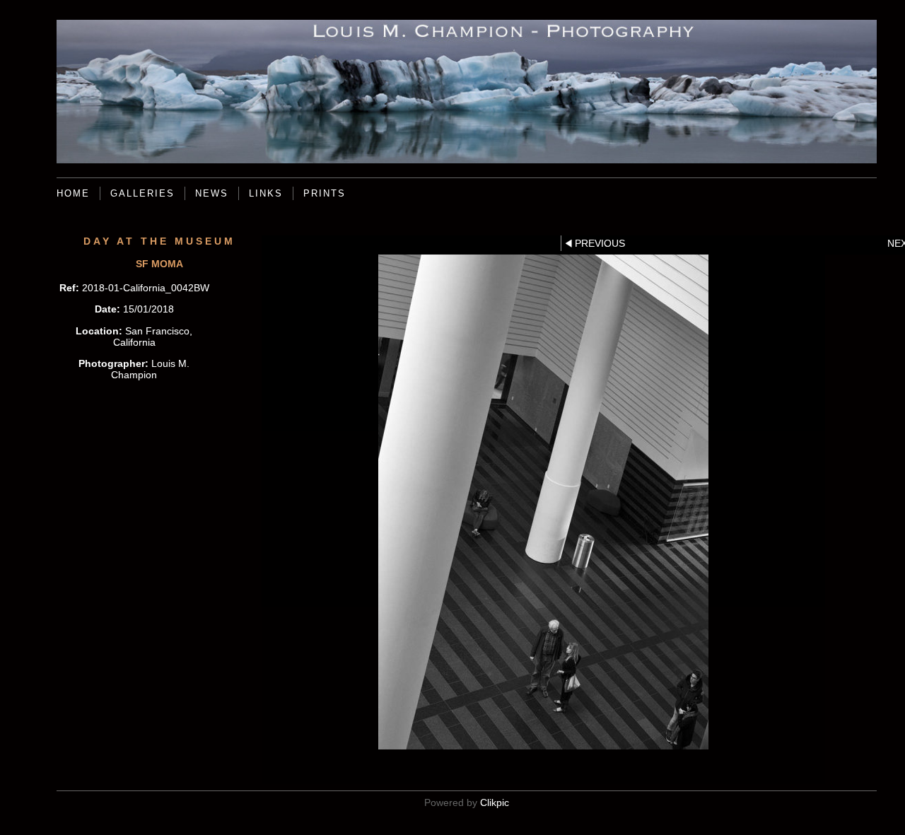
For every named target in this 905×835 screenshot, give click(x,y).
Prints (324, 193)
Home (73, 193)
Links (266, 193)
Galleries (142, 193)
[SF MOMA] (543, 502)
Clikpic (494, 802)
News (211, 193)
